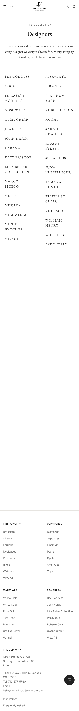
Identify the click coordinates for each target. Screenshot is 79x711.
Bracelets (9, 531)
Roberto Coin (59, 110)
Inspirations (10, 698)
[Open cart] (74, 6)
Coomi (11, 86)
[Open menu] (5, 6)
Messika (13, 205)
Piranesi (54, 86)
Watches (8, 571)
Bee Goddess (17, 77)
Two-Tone (9, 617)
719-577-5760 (17, 681)
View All (8, 577)
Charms (7, 538)
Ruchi (51, 119)
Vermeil (7, 637)
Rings (6, 564)
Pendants (9, 558)
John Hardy (17, 138)
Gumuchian (17, 119)
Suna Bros (55, 158)
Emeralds (52, 544)
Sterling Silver (11, 630)
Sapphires (53, 538)
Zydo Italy (56, 244)
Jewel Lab (15, 129)
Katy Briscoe (18, 157)
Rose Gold (9, 611)
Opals (50, 558)
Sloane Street (55, 630)
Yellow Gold (10, 597)
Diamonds (53, 531)
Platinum (8, 624)
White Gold (10, 604)
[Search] (11, 6)
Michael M (15, 215)
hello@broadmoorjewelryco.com (22, 690)
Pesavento (56, 77)
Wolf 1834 (54, 235)
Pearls (51, 551)
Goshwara (15, 110)
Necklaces (9, 551)
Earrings (8, 544)
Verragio (55, 211)
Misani (11, 239)
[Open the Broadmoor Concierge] (69, 680)
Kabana (12, 148)
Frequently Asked (14, 705)
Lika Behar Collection (60, 611)
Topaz (51, 571)
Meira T (13, 196)
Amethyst (53, 564)
